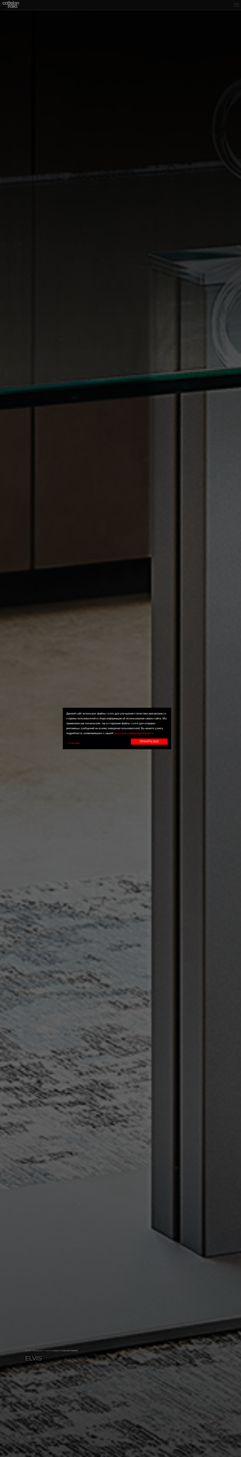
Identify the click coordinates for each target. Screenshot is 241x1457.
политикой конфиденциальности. (134, 733)
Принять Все (149, 741)
